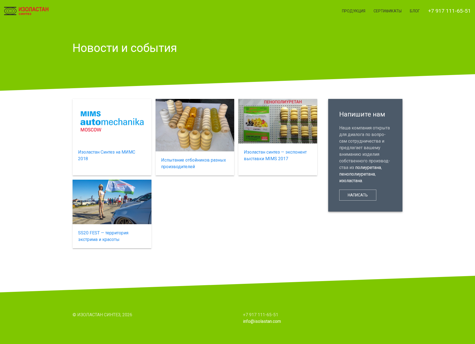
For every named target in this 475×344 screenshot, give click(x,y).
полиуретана (368, 167)
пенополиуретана (357, 174)
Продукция (353, 11)
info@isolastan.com (262, 321)
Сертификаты (388, 11)
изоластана (350, 180)
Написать (358, 195)
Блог (415, 11)
